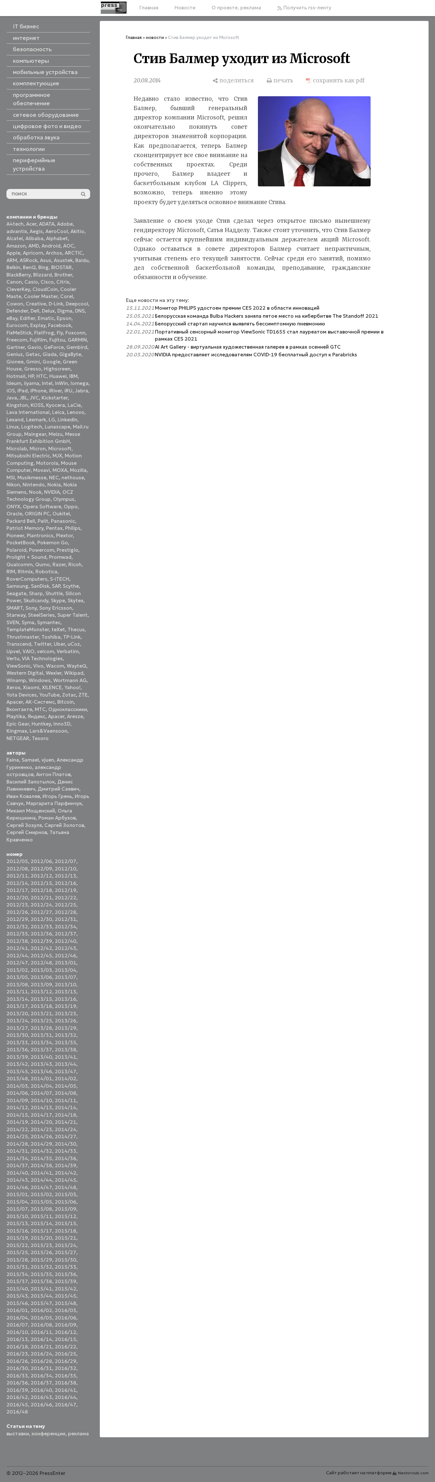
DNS (80, 311)
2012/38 (17, 941)
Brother (63, 275)
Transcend (18, 644)
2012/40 (65, 941)
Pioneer (15, 535)
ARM (11, 260)
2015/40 (17, 1289)
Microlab (16, 449)
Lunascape (57, 427)
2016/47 (65, 1405)
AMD (33, 246)
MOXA (59, 470)
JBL (23, 398)
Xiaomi (31, 687)
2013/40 (41, 1057)
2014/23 (41, 1129)
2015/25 (17, 1252)
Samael (30, 760)
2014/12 (17, 1107)
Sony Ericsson (55, 608)
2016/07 (17, 1325)
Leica (58, 412)
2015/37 (17, 1281)
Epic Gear (17, 724)
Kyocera (55, 405)
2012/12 (41, 876)
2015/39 (65, 1281)
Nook (35, 492)
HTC (41, 376)
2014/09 (17, 1100)
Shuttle (54, 593)
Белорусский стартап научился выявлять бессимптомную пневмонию (240, 324)
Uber (59, 644)
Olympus (63, 499)
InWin (61, 383)
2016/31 (41, 1368)
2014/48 (65, 1187)
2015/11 (41, 1216)
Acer (31, 224)
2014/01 (41, 1078)
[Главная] (114, 8)
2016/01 (17, 1310)
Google (51, 362)
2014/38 (41, 1165)
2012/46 (65, 955)
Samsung (17, 586)
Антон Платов (53, 774)
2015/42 (65, 1289)
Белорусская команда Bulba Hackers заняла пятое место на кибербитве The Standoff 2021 (266, 316)
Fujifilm (38, 340)
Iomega (80, 383)
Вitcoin (65, 702)
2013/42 (17, 1064)
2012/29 (17, 919)
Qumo (42, 564)
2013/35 (65, 1042)
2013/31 (41, 1035)
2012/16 (65, 883)
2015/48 (65, 1303)
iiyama (31, 383)
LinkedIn (67, 420)
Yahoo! (72, 687)
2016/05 (41, 1318)
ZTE (83, 695)
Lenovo (75, 412)
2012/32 (17, 927)
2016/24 (41, 1354)
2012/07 (65, 861)
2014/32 (41, 1151)
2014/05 (65, 1086)
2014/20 (41, 1122)
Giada (50, 354)
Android (51, 246)
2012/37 (65, 934)
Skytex (75, 600)
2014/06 (17, 1093)
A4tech (15, 224)
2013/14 (17, 999)
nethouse (72, 477)
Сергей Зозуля (24, 825)
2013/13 (65, 992)
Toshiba (51, 637)
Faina (12, 760)
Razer (59, 564)
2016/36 (17, 1383)
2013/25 (41, 1021)
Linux (12, 427)
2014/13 (41, 1107)
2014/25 (17, 1136)
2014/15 (17, 1115)
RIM (10, 571)
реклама (78, 1433)
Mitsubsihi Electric (28, 456)
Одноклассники (67, 709)
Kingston (17, 405)
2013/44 (65, 1064)
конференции (48, 1433)
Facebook (59, 325)
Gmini (33, 362)
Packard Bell (20, 521)
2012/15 (41, 883)
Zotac (69, 695)
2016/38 (65, 1383)
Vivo (38, 666)
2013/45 (17, 1071)
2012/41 (17, 948)
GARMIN (77, 340)
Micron (38, 449)
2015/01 (17, 1194)
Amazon (16, 246)
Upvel (13, 651)
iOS (10, 391)
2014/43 (17, 1180)
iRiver (55, 391)
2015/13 (17, 1223)
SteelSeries (41, 615)
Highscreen (57, 369)
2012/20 (17, 898)
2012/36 (41, 934)
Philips (72, 528)
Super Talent (72, 615)
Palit (43, 521)
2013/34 (41, 1042)
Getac (32, 354)
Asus (45, 260)
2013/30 (17, 1035)
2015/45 (65, 1296)
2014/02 (65, 1078)
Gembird (76, 347)
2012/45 (41, 955)
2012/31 (65, 919)
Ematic (46, 318)
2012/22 (65, 898)
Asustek (63, 260)
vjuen (48, 760)
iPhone (38, 391)
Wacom (55, 666)
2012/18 (41, 890)
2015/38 (41, 1281)
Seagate (16, 593)
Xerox (13, 687)
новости (155, 37)
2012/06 (41, 861)
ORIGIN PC (37, 514)
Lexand (15, 420)
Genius (14, 354)
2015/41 (41, 1289)
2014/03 (17, 1086)
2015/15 (65, 1223)
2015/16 (17, 1231)
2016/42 (17, 1397)
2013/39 (17, 1057)
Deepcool (77, 304)
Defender (17, 311)
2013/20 (17, 1013)
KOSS (37, 405)
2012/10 (65, 869)
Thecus (76, 629)
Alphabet (57, 238)
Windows (40, 680)
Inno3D (61, 724)
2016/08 (41, 1325)
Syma (28, 622)
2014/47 (41, 1187)
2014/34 (17, 1158)
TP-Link (71, 637)
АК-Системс (40, 702)
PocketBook (20, 542)
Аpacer (14, 702)
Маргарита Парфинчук (54, 803)
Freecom (16, 340)
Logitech (31, 427)
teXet (58, 629)
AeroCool (56, 231)
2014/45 (65, 1180)
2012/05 (17, 861)
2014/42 (65, 1173)
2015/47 (41, 1303)
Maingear (35, 434)
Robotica (46, 571)
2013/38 (65, 1049)
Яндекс (36, 716)
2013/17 (17, 1006)
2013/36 (17, 1049)
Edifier (27, 318)
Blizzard (42, 275)
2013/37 (41, 1049)
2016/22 (65, 1347)
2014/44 (41, 1180)
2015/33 (65, 1267)
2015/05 (41, 1202)
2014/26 (41, 1136)
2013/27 (17, 1028)
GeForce (54, 347)
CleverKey (18, 289)
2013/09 (41, 984)
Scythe (71, 586)
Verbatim (68, 651)
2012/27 (41, 912)
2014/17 (41, 1115)
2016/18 (17, 1347)
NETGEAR (17, 738)
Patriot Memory (24, 528)
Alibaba (34, 238)
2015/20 (41, 1238)
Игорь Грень (57, 796)
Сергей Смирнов (26, 832)
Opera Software (42, 506)
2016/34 (41, 1376)
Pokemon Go (52, 542)
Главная (148, 8)
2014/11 (65, 1100)
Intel (47, 383)
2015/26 (41, 1252)
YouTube (49, 695)
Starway (15, 615)
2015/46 (17, 1303)
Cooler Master (41, 296)
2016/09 (65, 1325)
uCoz (74, 644)
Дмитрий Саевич (58, 789)
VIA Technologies (42, 658)
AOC (68, 246)
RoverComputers (26, 579)
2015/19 (17, 1238)
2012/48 (41, 963)
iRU (68, 391)
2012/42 (41, 948)
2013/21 (41, 1013)
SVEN (12, 622)
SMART (14, 608)
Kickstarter (55, 398)
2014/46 (17, 1187)
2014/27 (65, 1136)
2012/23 (17, 905)
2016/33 (17, 1376)
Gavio (34, 347)
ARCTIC (74, 253)
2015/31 (17, 1267)
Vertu (12, 658)
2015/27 (65, 1252)
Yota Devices (21, 695)
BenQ (29, 267)
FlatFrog (44, 333)
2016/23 (17, 1354)
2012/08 (17, 869)
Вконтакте (19, 709)
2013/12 (41, 992)
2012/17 (17, 890)
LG (52, 420)
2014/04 (41, 1086)
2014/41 (41, 1173)
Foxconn (75, 333)
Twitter (42, 644)
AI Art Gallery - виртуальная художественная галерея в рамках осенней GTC (248, 347)
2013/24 (17, 1021)
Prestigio (67, 550)
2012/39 (41, 941)
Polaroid (16, 550)
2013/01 (65, 963)
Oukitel (61, 514)
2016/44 (65, 1397)
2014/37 (17, 1165)
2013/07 (65, 977)
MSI (10, 477)
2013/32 (65, 1035)
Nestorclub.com (413, 1472)
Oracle (14, 514)
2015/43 (17, 1296)
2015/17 (41, 1231)
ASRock (28, 260)
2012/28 (65, 912)
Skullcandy (36, 600)
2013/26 (65, 1021)
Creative (36, 304)
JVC (34, 398)
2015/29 (41, 1260)
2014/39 (65, 1165)
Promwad (60, 557)
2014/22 (17, 1129)
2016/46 (41, 1405)
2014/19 (17, 1122)
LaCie (74, 405)
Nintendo (34, 485)
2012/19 (65, 890)
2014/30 (65, 1144)
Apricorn (33, 253)
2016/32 (65, 1368)
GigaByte (70, 354)
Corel (66, 296)
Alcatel (14, 238)
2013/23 (65, 1013)
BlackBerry (18, 275)
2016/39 (17, 1390)
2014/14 (65, 1107)
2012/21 (41, 898)
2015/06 (65, 1202)
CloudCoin (45, 289)
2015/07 (17, 1209)
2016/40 (41, 1390)
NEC (54, 477)
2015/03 (65, 1194)
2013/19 (65, 1006)
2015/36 (65, 1274)
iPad (22, 391)
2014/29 (41, 1144)
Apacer (56, 716)
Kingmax (16, 731)
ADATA (46, 224)
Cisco (47, 282)
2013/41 (65, 1057)
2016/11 (41, 1332)
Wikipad (73, 673)
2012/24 (41, 905)
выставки (17, 1433)
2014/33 (65, 1151)
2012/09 (41, 869)
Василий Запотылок (30, 782)
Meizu (55, 434)
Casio (31, 282)
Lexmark (36, 420)
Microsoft (59, 449)
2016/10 (17, 1332)
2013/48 (17, 1078)
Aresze (75, 716)
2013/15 (41, 999)
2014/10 (41, 1100)
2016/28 (41, 1361)
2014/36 (65, 1158)
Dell (35, 311)
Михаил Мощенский (30, 811)
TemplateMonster (27, 629)
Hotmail (15, 376)
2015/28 (17, 1260)
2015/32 (41, 1267)
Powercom (41, 550)
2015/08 (41, 1209)
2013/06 (41, 977)
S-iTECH (59, 579)
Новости (185, 8)
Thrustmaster (22, 637)
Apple (13, 253)
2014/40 (17, 1173)
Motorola (47, 463)
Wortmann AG (70, 680)
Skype (58, 600)
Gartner (15, 347)
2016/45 (17, 1405)
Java (11, 398)
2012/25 (65, 905)
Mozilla (78, 470)
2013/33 (17, 1042)
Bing (43, 267)
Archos (54, 253)
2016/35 (65, 1376)
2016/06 (65, 1318)
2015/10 (17, 1216)
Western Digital (24, 673)
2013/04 (65, 970)
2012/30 (41, 919)
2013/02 (17, 970)
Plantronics (40, 535)
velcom (45, 651)
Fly (60, 333)
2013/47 (65, 1071)
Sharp (36, 593)
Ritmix (25, 571)
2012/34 (65, 927)
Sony (31, 608)
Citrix (62, 282)
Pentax (54, 528)
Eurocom (17, 325)
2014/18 (65, 1115)
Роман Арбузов (57, 818)
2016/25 (65, 1354)
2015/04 (17, 1202)
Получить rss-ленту (306, 8)
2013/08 (17, 984)
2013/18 (41, 1006)
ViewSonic (18, 666)
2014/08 (65, 1093)
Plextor (64, 535)
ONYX (13, 506)
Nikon (13, 485)
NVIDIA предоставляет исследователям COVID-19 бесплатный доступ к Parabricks (256, 355)
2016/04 (17, 1318)
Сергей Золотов (64, 825)
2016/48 (17, 1412)
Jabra (81, 391)
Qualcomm (19, 564)
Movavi (41, 470)
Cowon (14, 304)
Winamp (16, 680)
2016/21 (41, 1347)
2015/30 (65, 1260)
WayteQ (76, 666)
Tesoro (40, 738)
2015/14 (41, 1223)
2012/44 (17, 955)
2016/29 (65, 1361)
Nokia (54, 485)
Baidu (82, 260)
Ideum (13, 383)
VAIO (28, 651)
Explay (37, 325)
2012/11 (17, 876)
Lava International (28, 412)
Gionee (15, 362)
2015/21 (65, 1238)
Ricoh (74, 564)
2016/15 (65, 1339)
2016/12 (65, 1332)
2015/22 (17, 1245)
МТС (40, 709)
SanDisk (40, 586)
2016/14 (41, 1339)
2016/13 (17, 1339)
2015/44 (41, 1296)
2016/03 (65, 1310)
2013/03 (41, 970)
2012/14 (17, 883)
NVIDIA (52, 492)
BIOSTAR (61, 267)
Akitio (77, 231)
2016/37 (41, 1383)
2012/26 (17, 912)
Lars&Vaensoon (48, 731)
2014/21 (65, 1122)
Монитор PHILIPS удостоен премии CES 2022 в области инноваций (237, 308)
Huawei (58, 376)
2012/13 (65, 876)
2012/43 (65, 948)
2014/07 (41, 1093)
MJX (57, 456)
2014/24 (65, 1129)
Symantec (49, 622)
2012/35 (17, 934)
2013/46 (41, 1071)
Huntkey (41, 724)
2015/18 (65, 1231)
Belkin (13, 267)
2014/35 (41, 1158)
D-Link (56, 304)
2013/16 (65, 999)
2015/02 (41, 1194)
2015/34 (17, 1274)
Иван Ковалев (23, 796)
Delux (48, 311)
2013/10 (65, 984)
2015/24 (65, 1245)
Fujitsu (57, 340)
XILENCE (52, 687)
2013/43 (41, 1064)
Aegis (36, 231)
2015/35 (41, 1274)
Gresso (32, 369)
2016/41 (65, 1390)
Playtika (15, 716)
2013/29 (65, 1028)
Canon (14, 282)
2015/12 (65, 1216)
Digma (64, 311)
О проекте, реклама (236, 8)
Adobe (65, 224)
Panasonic (63, 521)
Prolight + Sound (26, 557)
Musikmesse (31, 477)
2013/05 (17, 977)
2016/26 (17, 1361)
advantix (16, 231)
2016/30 (17, 1368)
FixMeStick (19, 333)
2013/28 (41, 1028)
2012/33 (41, 927)
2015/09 (65, 1209)
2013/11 (17, 992)
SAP (56, 586)
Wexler (53, 673)
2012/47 (17, 963)
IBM (73, 376)
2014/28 (17, 1144)
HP (31, 376)
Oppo (71, 506)
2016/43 (41, 1397)
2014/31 (17, 1151)
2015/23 (41, 1245)
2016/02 (41, 1310)
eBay (11, 318)
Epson (64, 318)
